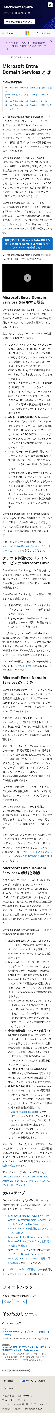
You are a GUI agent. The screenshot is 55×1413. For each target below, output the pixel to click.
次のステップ (11, 109)
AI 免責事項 (8, 1395)
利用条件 (6, 1408)
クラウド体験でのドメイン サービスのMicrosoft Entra (28, 96)
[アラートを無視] (50, 4)
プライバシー (16, 1399)
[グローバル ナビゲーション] (3, 33)
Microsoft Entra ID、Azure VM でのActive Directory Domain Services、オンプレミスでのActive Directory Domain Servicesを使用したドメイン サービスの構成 (30, 1224)
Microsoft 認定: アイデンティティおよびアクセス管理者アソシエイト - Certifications (26, 1348)
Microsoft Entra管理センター (26, 1269)
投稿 (4, 1399)
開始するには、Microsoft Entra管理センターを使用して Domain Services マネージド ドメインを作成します (27, 243)
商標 (17, 1408)
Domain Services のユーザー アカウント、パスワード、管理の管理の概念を (29, 1258)
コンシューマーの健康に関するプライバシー (23, 1404)
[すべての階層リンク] (5, 57)
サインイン (47, 33)
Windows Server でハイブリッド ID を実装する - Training (26, 1333)
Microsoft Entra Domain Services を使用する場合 (28, 89)
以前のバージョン (26, 1395)
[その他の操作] (50, 57)
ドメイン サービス (19, 57)
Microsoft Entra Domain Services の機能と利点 (28, 105)
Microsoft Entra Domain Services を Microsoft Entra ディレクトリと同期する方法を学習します (29, 1241)
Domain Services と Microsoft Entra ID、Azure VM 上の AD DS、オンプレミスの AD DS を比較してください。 (26, 1181)
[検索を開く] (38, 33)
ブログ (41, 1395)
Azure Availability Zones (24, 1111)
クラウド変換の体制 (26, 665)
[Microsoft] (27, 33)
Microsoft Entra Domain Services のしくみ (26, 101)
